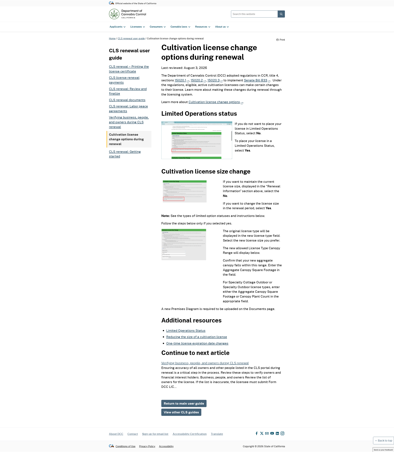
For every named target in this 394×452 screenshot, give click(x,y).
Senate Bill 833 (257, 80)
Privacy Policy (147, 446)
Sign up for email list (155, 434)
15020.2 (198, 80)
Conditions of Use (125, 446)
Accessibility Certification (190, 434)
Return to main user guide (184, 403)
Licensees (136, 26)
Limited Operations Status (185, 330)
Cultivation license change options (216, 102)
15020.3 (215, 80)
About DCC (116, 434)
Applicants (116, 26)
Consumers (156, 26)
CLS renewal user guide (131, 38)
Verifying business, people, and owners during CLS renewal (129, 122)
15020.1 (182, 80)
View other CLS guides (181, 412)
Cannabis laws (179, 26)
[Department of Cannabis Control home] (127, 14)
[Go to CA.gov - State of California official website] (111, 3)
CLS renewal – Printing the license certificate (129, 69)
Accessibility (166, 446)
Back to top (385, 440)
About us (220, 26)
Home (112, 38)
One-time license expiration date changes (197, 343)
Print (282, 39)
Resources (201, 26)
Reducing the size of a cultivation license (196, 336)
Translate (217, 434)
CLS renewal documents (127, 100)
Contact (132, 434)
